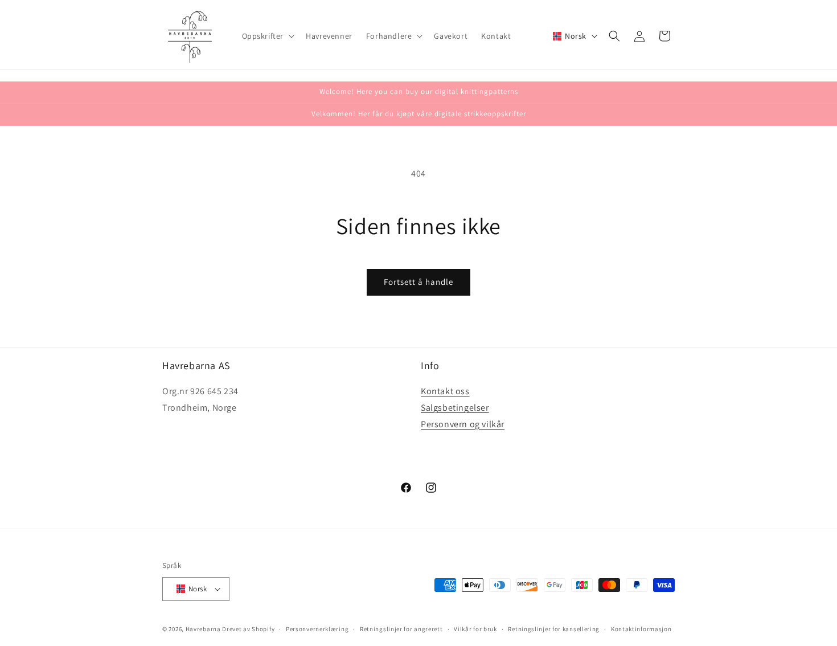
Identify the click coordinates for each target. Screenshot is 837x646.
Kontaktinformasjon (641, 629)
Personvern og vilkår (462, 424)
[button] (267, 36)
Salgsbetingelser (455, 408)
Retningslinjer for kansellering (554, 629)
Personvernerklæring (317, 629)
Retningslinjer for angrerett (401, 629)
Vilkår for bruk (475, 629)
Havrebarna (203, 629)
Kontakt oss (445, 391)
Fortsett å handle (418, 281)
